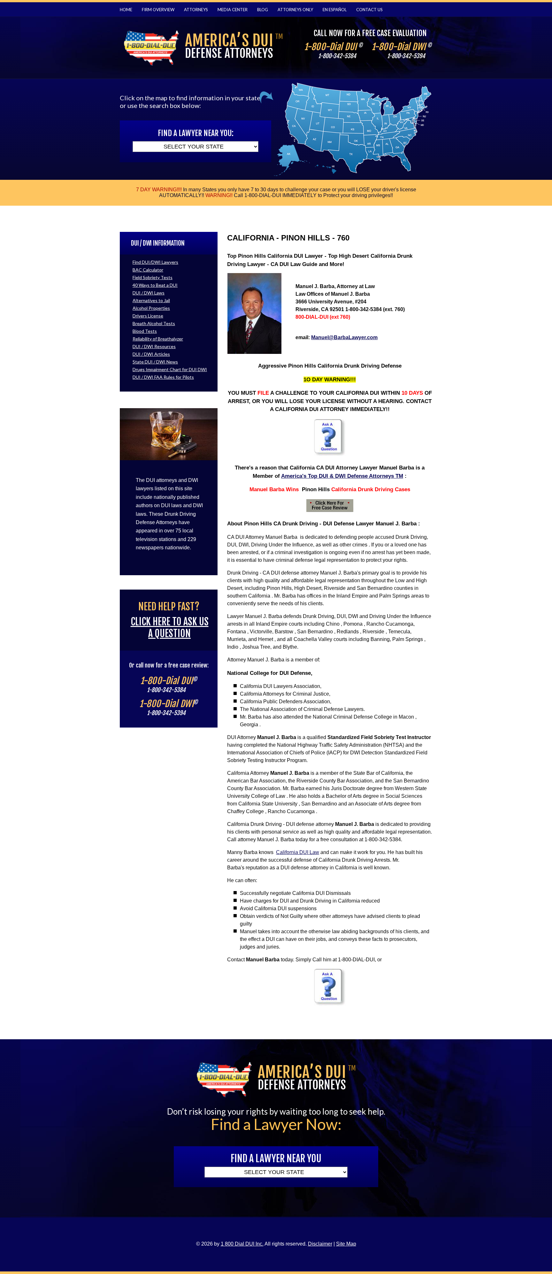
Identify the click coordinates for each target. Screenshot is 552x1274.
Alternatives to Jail (151, 300)
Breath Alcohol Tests (154, 323)
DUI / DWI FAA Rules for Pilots (163, 377)
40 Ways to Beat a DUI (155, 285)
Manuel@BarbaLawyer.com (344, 337)
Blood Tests (145, 331)
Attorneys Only (295, 9)
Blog (262, 9)
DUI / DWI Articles (151, 354)
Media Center (233, 9)
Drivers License (148, 315)
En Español (335, 9)
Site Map (346, 1244)
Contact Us (369, 9)
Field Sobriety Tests (152, 277)
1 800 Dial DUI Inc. (242, 1244)
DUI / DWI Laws (149, 292)
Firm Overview (158, 9)
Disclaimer (320, 1244)
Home (126, 9)
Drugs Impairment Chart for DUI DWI (170, 369)
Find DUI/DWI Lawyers (155, 262)
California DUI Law (297, 852)
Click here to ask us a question (170, 627)
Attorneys (196, 9)
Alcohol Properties (151, 308)
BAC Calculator (148, 269)
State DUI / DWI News (155, 361)
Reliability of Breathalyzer (158, 338)
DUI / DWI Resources (154, 346)
